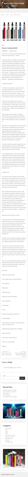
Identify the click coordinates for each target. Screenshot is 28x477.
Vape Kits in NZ (9, 438)
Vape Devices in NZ (10, 436)
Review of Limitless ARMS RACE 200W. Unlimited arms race (20, 355)
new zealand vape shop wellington (10, 396)
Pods (6, 433)
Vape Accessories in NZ (10, 435)
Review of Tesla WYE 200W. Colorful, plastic (6, 354)
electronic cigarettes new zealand (9, 390)
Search (4, 375)
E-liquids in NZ (9, 428)
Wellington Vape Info (14, 4)
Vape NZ (7, 440)
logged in (11, 367)
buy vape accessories (16, 91)
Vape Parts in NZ (9, 441)
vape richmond (6, 393)
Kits (6, 430)
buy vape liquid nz (7, 395)
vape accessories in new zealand (9, 391)
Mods (3, 45)
